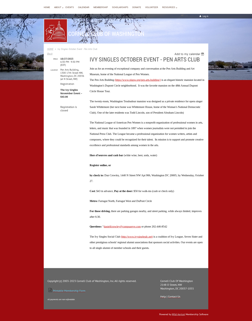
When (55, 59)
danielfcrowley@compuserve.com (122, 226)
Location (54, 70)
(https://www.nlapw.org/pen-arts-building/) (138, 79)
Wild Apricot (178, 314)
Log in (205, 16)
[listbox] (190, 54)
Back (49, 53)
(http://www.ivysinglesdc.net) (137, 236)
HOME (50, 49)
